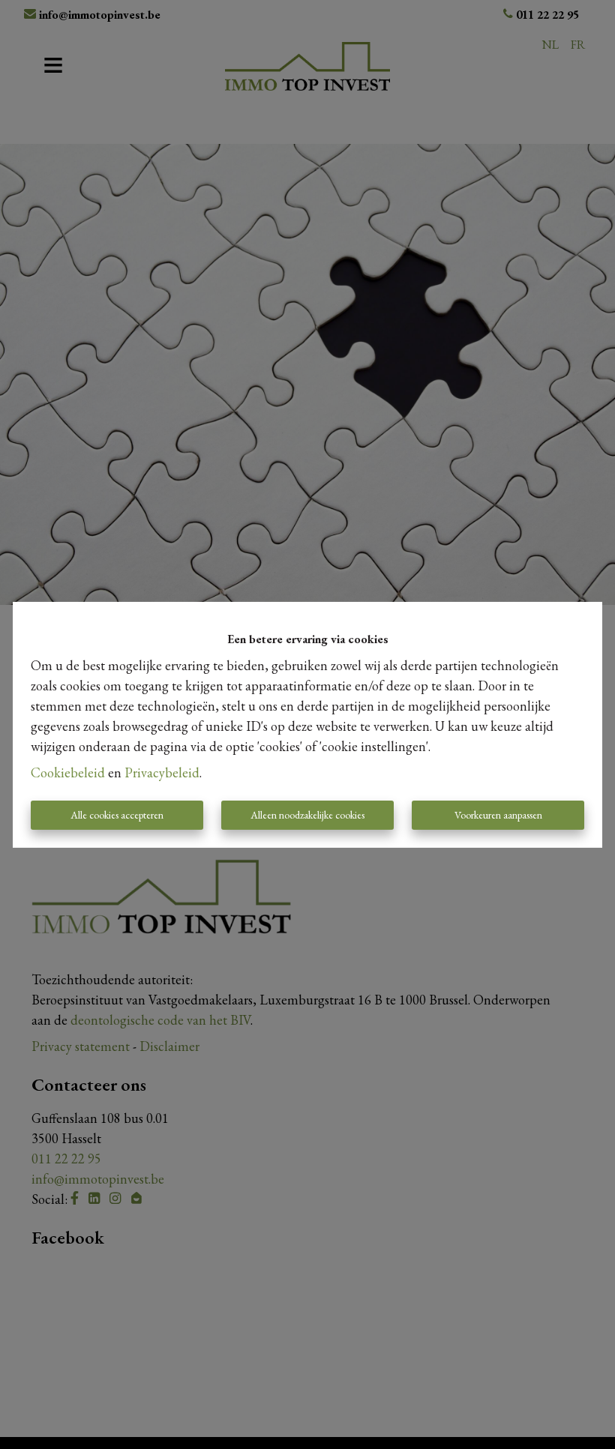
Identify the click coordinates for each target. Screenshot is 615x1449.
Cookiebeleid (68, 772)
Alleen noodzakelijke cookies (307, 815)
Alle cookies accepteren (117, 815)
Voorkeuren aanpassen (498, 815)
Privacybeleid (162, 772)
